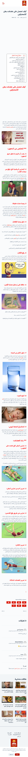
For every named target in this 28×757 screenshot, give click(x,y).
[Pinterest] (14, 602)
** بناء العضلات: (21, 73)
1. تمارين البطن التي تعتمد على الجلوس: (17, 75)
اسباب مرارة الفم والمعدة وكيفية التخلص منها (7, 691)
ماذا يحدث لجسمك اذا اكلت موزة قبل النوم (8, 705)
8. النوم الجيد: (22, 70)
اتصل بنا (9, 734)
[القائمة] (3, 3)
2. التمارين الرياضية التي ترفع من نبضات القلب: (16, 62)
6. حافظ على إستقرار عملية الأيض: (18, 67)
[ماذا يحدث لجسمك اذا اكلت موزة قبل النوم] (7, 699)
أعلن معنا (9, 733)
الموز (15, 238)
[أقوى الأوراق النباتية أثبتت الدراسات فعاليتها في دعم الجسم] (20, 699)
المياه (24, 215)
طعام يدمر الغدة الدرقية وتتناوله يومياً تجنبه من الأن (21, 720)
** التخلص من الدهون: (20, 59)
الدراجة (22, 178)
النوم (3, 399)
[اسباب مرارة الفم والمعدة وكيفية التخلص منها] (7, 685)
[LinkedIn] (8, 602)
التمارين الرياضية (9, 127)
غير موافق (11, 754)
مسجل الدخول (17, 668)
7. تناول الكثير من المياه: (20, 69)
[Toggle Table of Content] (23, 56)
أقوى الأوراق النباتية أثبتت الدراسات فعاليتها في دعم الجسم (20, 706)
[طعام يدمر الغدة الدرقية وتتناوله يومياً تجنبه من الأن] (20, 714)
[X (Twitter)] (19, 602)
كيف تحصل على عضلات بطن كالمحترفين (16, 57)
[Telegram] (24, 606)
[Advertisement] (14, 35)
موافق (17, 754)
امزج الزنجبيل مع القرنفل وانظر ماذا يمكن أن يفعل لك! (21, 692)
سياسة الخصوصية (17, 734)
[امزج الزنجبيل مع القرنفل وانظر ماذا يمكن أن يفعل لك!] (20, 685)
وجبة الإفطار (9, 225)
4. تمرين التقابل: (21, 79)
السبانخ (17, 235)
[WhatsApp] (19, 606)
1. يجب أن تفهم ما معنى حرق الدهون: (18, 60)
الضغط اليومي (20, 430)
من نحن (19, 736)
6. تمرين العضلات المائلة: (20, 81)
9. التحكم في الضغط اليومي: (19, 72)
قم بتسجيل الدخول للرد (12, 630)
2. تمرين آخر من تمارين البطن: (19, 76)
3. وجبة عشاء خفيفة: (21, 63)
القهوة (21, 358)
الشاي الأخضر (13, 215)
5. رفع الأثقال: (22, 66)
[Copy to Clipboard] (14, 606)
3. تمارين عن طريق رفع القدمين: (19, 78)
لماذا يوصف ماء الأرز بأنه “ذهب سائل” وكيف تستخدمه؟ (7, 720)
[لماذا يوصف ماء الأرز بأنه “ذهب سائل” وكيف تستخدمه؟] (7, 714)
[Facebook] (24, 602)
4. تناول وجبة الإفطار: (21, 65)
